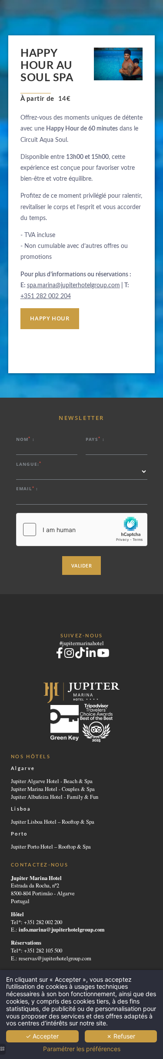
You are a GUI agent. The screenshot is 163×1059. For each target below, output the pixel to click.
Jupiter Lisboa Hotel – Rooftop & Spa (52, 821)
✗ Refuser (120, 1036)
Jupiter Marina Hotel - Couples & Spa (53, 789)
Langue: (29, 464)
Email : (27, 488)
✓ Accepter (42, 1036)
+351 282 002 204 (45, 296)
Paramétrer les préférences (81, 1048)
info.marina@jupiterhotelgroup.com (61, 929)
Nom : (25, 439)
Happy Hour (49, 318)
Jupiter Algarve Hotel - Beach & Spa (52, 781)
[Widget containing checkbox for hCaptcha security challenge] (81, 529)
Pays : (95, 439)
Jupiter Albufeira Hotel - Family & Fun (54, 797)
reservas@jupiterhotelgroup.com (55, 958)
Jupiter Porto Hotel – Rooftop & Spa (51, 846)
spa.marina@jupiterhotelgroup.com (73, 285)
